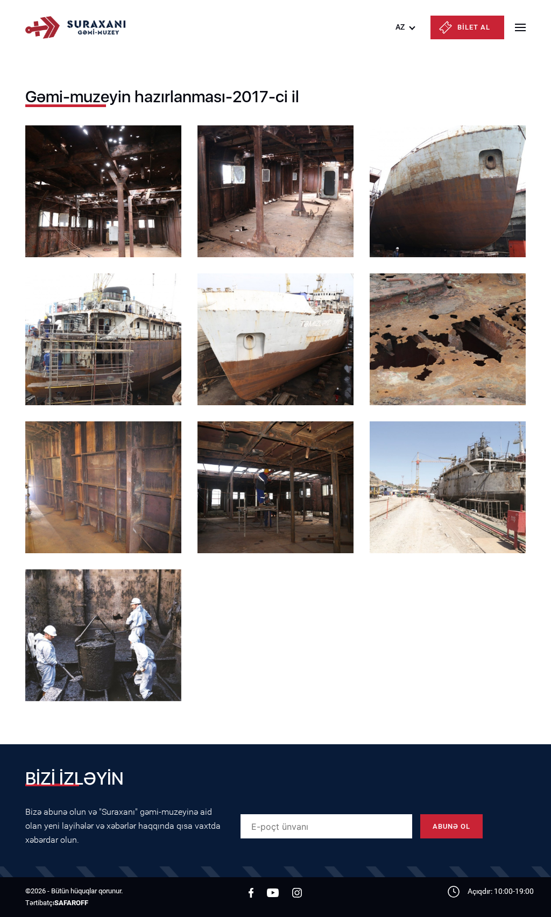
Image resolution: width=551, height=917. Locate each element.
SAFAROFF (71, 903)
